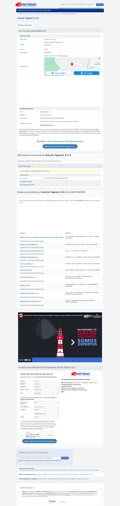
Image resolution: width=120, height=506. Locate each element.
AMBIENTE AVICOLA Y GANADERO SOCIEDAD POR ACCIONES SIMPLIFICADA (41, 237)
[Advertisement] (60, 93)
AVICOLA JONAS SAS (26, 270)
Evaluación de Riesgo (45, 470)
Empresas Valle (61, 479)
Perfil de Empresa (35, 470)
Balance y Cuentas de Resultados (59, 470)
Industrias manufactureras (65, 474)
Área (21, 393)
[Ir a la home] (26, 4)
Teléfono (23, 409)
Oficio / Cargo (24, 389)
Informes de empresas (25, 470)
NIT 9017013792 (44, 112)
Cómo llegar (65, 56)
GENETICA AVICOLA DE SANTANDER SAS (31, 251)
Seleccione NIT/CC (23, 403)
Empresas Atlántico (71, 479)
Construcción (75, 474)
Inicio (25, 14)
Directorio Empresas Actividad (35, 14)
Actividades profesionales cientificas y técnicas (47, 474)
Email (22, 417)
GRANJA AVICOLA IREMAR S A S (29, 244)
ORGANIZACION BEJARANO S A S (29, 293)
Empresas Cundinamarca (82, 479)
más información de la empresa (29, 135)
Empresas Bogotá (42, 479)
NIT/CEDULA (24, 407)
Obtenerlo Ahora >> (47, 125)
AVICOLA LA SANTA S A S (27, 264)
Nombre (22, 381)
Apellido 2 (23, 387)
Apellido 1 (23, 384)
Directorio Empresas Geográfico (52, 14)
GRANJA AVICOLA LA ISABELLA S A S (30, 301)
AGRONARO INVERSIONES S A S (29, 257)
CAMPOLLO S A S (25, 285)
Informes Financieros (83, 470)
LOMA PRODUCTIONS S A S (27, 277)
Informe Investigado (94, 470)
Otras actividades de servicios (86, 474)
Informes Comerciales (73, 470)
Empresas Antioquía (52, 479)
